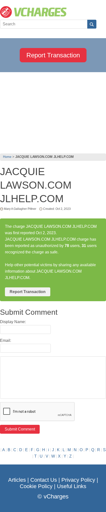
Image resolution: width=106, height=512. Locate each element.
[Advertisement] (53, 111)
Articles (17, 480)
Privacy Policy (78, 480)
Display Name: (13, 322)
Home (7, 157)
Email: (5, 340)
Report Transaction (53, 55)
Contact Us (43, 480)
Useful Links (71, 486)
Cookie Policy (36, 486)
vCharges (56, 496)
